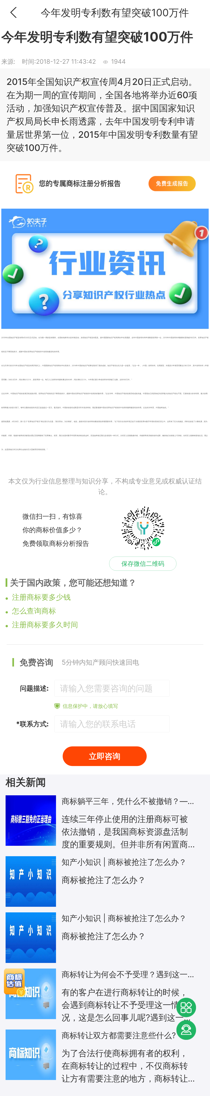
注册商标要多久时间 (45, 624)
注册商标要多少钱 (41, 597)
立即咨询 (104, 756)
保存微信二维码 (142, 563)
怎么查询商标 (34, 610)
